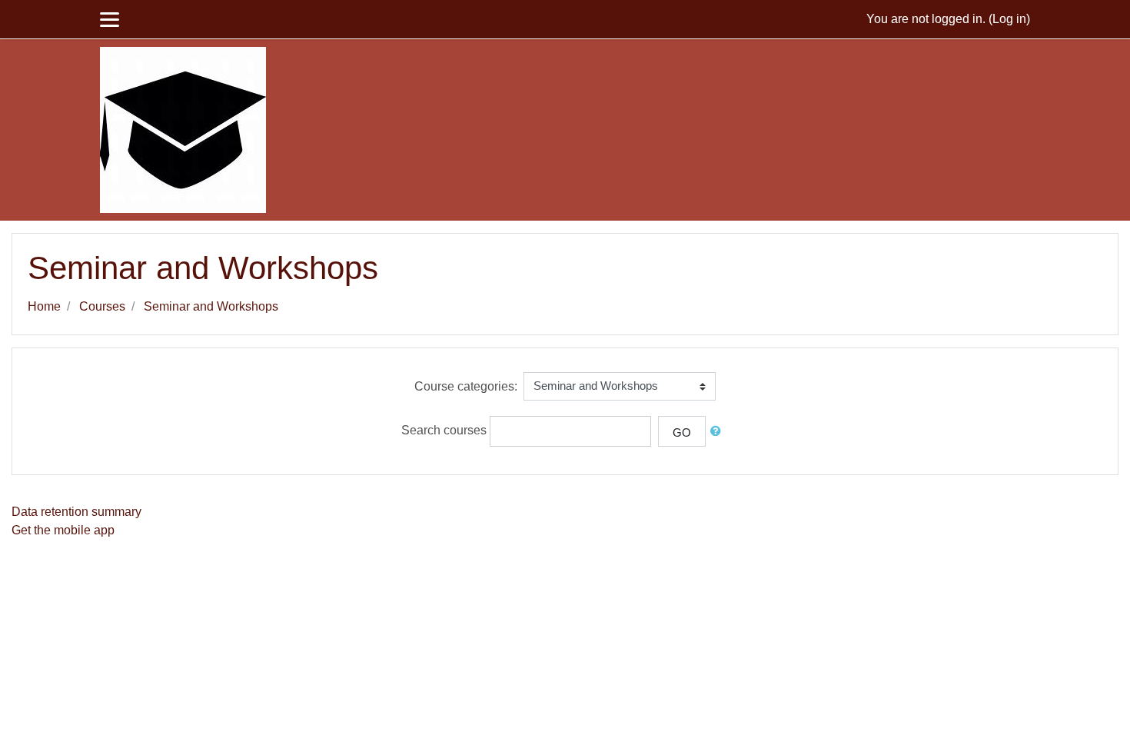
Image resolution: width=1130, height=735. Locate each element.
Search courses (444, 430)
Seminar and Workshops (211, 306)
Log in (1009, 18)
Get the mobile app (63, 530)
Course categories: (465, 386)
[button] (719, 431)
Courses (102, 306)
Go (682, 432)
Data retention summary (76, 511)
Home (44, 306)
